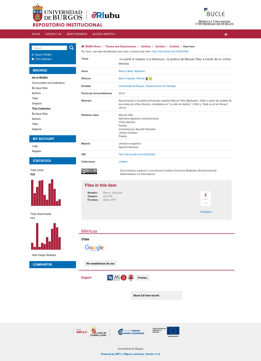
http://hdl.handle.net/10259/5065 (170, 51)
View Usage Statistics (44, 255)
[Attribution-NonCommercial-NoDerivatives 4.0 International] (98, 171)
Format (142, 277)
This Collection (43, 59)
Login (35, 146)
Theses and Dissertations (120, 46)
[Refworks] (124, 277)
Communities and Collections (48, 82)
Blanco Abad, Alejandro (132, 71)
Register (36, 151)
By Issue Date (40, 88)
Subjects (37, 103)
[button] (226, 34)
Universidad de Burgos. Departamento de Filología (147, 86)
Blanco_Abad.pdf (112, 192)
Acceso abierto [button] (103, 34)
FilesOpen (206, 212)
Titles (35, 98)
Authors (36, 93)
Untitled (146, 46)
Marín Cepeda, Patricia (132, 78)
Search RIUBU (43, 54)
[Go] (71, 48)
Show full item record (146, 295)
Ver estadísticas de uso (100, 263)
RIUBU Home (93, 46)
